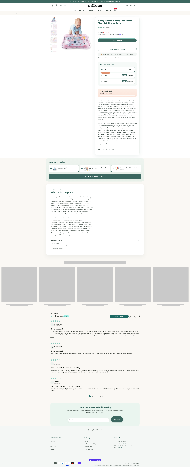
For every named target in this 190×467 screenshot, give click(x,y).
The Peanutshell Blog (90, 444)
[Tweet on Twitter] (106, 149)
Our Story (86, 441)
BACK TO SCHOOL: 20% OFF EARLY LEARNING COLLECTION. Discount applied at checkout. (96, 1)
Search (52, 449)
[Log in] (134, 5)
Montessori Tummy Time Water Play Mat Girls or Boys (67, 167)
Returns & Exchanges (56, 444)
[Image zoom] (75, 34)
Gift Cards (53, 446)
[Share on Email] (113, 149)
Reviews (52, 441)
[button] (102, 27)
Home (2, 13)
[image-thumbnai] (53, 20)
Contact (120, 447)
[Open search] (130, 316)
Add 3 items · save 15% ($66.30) (95, 176)
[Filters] (134, 316)
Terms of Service (88, 449)
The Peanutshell (134, 463)
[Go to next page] (103, 396)
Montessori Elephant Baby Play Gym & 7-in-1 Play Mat (98, 167)
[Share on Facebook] (103, 149)
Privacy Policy (88, 446)
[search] (131, 5)
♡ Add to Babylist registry (117, 49)
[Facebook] (52, 5)
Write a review (119, 316)
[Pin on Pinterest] (109, 149)
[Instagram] (61, 5)
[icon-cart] (137, 5)
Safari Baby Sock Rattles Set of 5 (128, 167)
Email (71, 419)
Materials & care (56, 240)
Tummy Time (9, 13)
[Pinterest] (57, 5)
